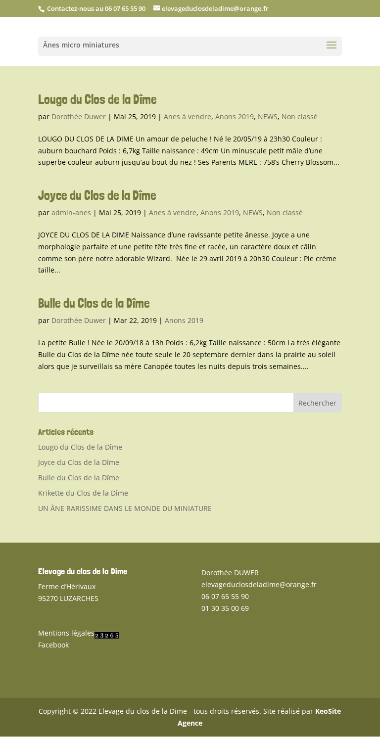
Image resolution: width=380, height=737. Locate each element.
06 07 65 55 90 (225, 596)
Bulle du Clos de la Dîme (94, 303)
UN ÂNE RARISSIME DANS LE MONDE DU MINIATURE (125, 508)
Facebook (53, 644)
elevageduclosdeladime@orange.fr (259, 584)
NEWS (268, 116)
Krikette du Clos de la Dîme (83, 493)
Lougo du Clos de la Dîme (97, 99)
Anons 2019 (234, 116)
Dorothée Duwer (78, 116)
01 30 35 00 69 (225, 608)
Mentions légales (66, 633)
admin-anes (71, 212)
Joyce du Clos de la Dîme (97, 195)
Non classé (300, 116)
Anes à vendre (187, 116)
